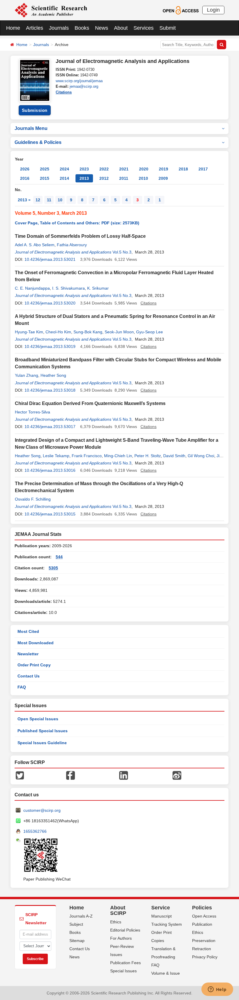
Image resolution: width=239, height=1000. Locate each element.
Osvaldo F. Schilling (33, 499)
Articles (34, 28)
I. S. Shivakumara (68, 288)
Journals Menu (31, 128)
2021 (124, 169)
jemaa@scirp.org (84, 86)
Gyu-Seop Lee (149, 332)
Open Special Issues (37, 718)
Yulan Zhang (26, 375)
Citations (64, 92)
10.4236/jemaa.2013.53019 (49, 346)
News (101, 28)
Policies (202, 908)
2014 (64, 178)
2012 (104, 178)
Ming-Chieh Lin (118, 455)
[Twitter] (20, 774)
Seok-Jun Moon (119, 332)
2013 (84, 178)
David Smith (174, 455)
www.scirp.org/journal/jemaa (79, 81)
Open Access (204, 916)
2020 (143, 169)
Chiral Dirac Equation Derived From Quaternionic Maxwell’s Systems (90, 403)
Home (13, 28)
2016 (24, 178)
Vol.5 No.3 (122, 252)
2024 (64, 169)
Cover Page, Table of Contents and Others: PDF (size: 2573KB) (77, 223)
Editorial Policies (125, 930)
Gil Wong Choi (201, 455)
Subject (76, 924)
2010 (143, 178)
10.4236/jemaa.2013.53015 (49, 514)
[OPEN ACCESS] (180, 10)
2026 (24, 169)
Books (82, 28)
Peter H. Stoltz (147, 455)
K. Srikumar (98, 288)
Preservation (203, 940)
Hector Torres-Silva (32, 412)
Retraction (201, 948)
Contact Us (28, 676)
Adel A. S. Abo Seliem (35, 244)
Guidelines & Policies (38, 142)
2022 (104, 169)
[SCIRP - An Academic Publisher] (51, 10)
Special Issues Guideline (42, 742)
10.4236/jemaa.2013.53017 (49, 426)
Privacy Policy (204, 957)
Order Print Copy (34, 665)
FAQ (21, 687)
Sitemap (77, 940)
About (121, 28)
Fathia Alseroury (72, 244)
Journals (59, 28)
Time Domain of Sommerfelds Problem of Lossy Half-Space (80, 236)
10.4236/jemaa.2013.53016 (49, 470)
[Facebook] (70, 774)
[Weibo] (177, 774)
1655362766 (35, 831)
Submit (167, 28)
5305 (53, 568)
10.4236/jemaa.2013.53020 (49, 303)
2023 (84, 169)
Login (213, 10)
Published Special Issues (42, 730)
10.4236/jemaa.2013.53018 (49, 390)
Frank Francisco (87, 455)
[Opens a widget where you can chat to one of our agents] (217, 990)
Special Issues (123, 971)
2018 (183, 169)
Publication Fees (125, 962)
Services (143, 28)
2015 (44, 178)
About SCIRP (118, 910)
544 (59, 556)
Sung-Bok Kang (87, 332)
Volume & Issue (165, 973)
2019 (163, 169)
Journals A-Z (81, 916)
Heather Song (53, 375)
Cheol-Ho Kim (58, 332)
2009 (163, 178)
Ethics (115, 922)
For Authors (121, 938)
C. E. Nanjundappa (32, 288)
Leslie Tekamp (56, 455)
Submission (35, 110)
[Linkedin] (123, 774)
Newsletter (27, 654)
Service (160, 908)
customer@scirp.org (42, 810)
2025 (44, 169)
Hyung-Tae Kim (29, 332)
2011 (123, 178)
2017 (203, 169)
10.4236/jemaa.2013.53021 (49, 259)
